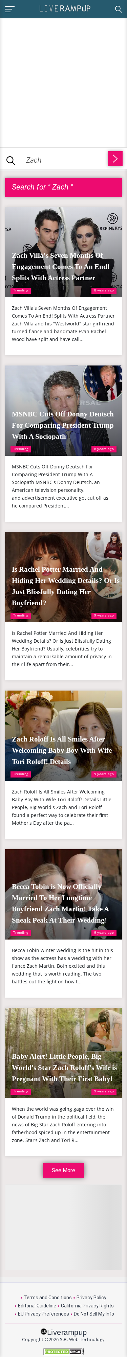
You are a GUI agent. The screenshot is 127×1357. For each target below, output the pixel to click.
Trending (20, 290)
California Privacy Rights (87, 1305)
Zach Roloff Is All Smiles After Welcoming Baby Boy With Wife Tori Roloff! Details (62, 750)
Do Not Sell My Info (94, 1314)
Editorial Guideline (37, 1305)
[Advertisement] (63, 81)
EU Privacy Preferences (43, 1314)
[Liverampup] (65, 8)
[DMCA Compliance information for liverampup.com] (63, 1351)
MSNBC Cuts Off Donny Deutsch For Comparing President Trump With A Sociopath (63, 425)
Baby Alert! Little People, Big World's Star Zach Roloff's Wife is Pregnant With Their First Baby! (64, 1067)
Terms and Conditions (48, 1297)
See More (63, 1170)
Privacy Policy (91, 1297)
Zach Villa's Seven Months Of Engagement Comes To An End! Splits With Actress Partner (61, 266)
